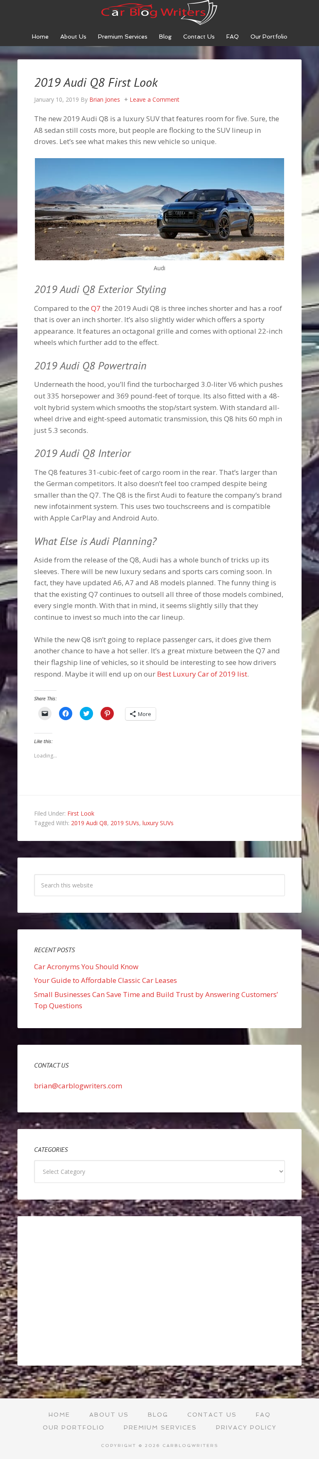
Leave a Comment (154, 99)
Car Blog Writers (159, 12)
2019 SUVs (124, 823)
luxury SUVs (158, 823)
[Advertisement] (159, 1291)
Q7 (96, 308)
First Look (80, 813)
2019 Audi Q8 (89, 823)
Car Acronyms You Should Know (86, 966)
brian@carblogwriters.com (78, 1085)
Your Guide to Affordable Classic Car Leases (105, 980)
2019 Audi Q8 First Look (95, 82)
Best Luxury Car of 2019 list (202, 674)
